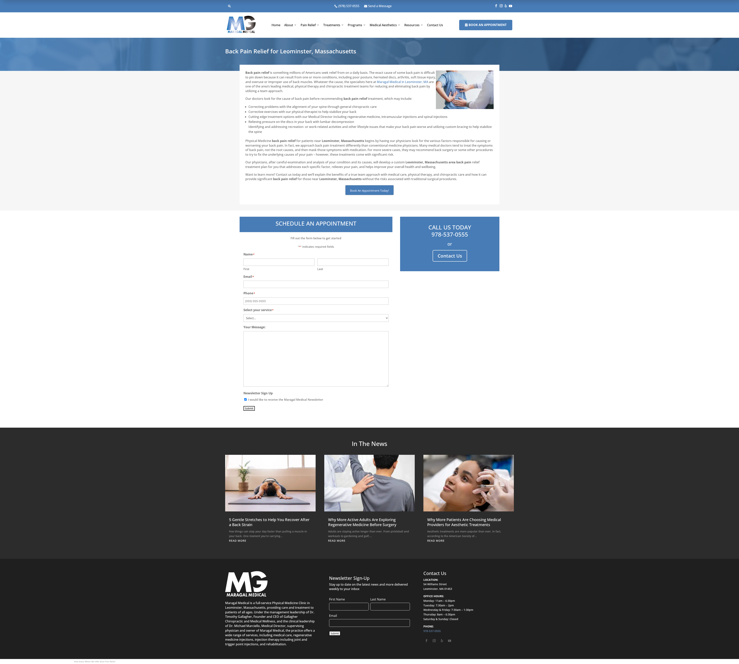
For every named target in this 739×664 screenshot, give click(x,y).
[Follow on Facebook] (426, 641)
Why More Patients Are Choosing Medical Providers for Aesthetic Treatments (464, 522)
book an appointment (486, 25)
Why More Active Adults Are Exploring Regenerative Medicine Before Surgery (362, 522)
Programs (355, 25)
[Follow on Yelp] (442, 641)
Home (276, 25)
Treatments (331, 25)
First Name (337, 599)
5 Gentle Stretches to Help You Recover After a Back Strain (269, 522)
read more (237, 540)
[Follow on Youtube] (449, 641)
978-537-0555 (449, 234)
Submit (249, 408)
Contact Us (435, 25)
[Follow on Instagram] (434, 641)
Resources (412, 25)
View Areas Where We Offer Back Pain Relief (94, 661)
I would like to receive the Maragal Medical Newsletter (285, 399)
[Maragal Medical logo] (241, 25)
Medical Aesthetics (383, 25)
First (246, 269)
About (288, 25)
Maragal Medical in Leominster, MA (402, 82)
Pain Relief (308, 25)
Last (320, 269)
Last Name (378, 599)
